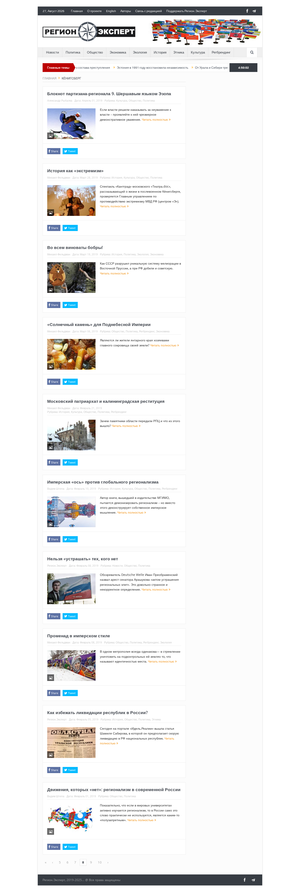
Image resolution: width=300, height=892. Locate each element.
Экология (140, 52)
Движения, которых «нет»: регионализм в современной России (114, 789)
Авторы (125, 11)
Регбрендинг (221, 52)
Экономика (118, 52)
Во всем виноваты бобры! (75, 247)
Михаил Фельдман (58, 177)
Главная (77, 11)
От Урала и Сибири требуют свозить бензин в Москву (212, 67)
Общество (95, 52)
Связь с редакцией (148, 11)
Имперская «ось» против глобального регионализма (103, 482)
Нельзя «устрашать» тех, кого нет (82, 559)
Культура (198, 52)
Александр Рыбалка (59, 100)
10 (100, 862)
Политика (73, 52)
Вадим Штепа (55, 488)
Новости (52, 52)
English (111, 11)
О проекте (94, 11)
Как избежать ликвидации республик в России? (97, 712)
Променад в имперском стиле (78, 636)
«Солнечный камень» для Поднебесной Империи (99, 324)
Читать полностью (155, 119)
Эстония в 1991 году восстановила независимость (132, 67)
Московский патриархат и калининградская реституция (105, 401)
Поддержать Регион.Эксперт (186, 11)
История (160, 52)
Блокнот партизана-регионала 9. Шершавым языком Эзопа (109, 94)
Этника (178, 52)
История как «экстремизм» (75, 171)
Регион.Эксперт (57, 565)
